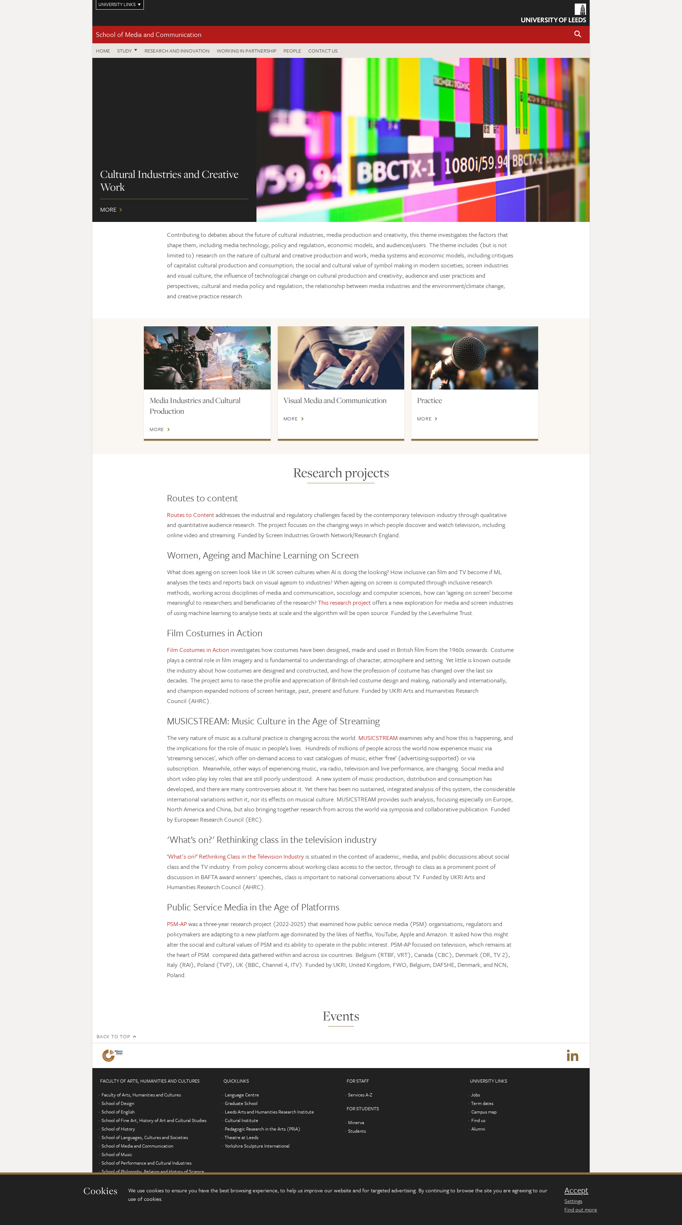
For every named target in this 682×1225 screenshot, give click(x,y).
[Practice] (474, 358)
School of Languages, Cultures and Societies (145, 1137)
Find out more (580, 1209)
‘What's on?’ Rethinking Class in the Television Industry (235, 856)
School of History (118, 1128)
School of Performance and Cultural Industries (146, 1162)
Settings (573, 1201)
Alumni (478, 1128)
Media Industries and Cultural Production (195, 405)
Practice (429, 400)
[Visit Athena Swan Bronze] (114, 1055)
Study (124, 50)
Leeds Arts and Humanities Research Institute (269, 1111)
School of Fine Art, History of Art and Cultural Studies (154, 1120)
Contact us (322, 50)
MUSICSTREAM (378, 737)
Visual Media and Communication (335, 400)
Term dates (482, 1103)
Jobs (475, 1094)
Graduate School (241, 1103)
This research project (344, 602)
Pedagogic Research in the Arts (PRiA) (263, 1128)
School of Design (118, 1103)
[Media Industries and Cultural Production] (207, 358)
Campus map (484, 1111)
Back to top (113, 1036)
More (341, 140)
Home (103, 50)
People (292, 50)
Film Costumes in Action (199, 649)
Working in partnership (246, 50)
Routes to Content (190, 514)
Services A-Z (360, 1094)
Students (357, 1130)
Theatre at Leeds (241, 1137)
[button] (578, 34)
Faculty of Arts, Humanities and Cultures (141, 1094)
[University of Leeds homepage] (553, 13)
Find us (478, 1120)
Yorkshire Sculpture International (257, 1145)
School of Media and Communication (148, 34)
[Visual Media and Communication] (341, 358)
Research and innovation (177, 50)
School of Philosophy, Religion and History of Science (153, 1171)
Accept (576, 1190)
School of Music (117, 1154)
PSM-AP (177, 923)
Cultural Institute (241, 1120)
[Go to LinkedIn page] (572, 1055)
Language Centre (242, 1094)
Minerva (356, 1122)
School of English (118, 1111)
